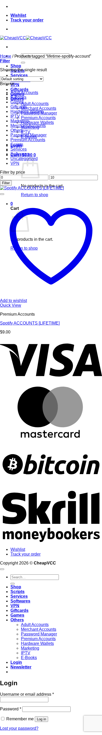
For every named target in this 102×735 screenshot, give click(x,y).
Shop (15, 66)
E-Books (18, 97)
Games (17, 102)
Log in (41, 719)
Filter (6, 183)
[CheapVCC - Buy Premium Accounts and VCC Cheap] (26, 38)
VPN (14, 85)
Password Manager (28, 135)
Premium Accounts (38, 118)
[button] (5, 61)
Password (10, 709)
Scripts (16, 144)
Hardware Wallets (37, 122)
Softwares (19, 154)
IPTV (25, 132)
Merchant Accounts (38, 108)
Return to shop (34, 195)
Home (5, 56)
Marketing (19, 121)
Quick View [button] (10, 305)
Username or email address (27, 694)
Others (16, 130)
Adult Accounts (35, 103)
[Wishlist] (2, 194)
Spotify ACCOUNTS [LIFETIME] (30, 323)
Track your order (26, 20)
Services (19, 75)
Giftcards (19, 89)
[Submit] (23, 62)
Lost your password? (19, 728)
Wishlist (18, 15)
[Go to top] (2, 569)
